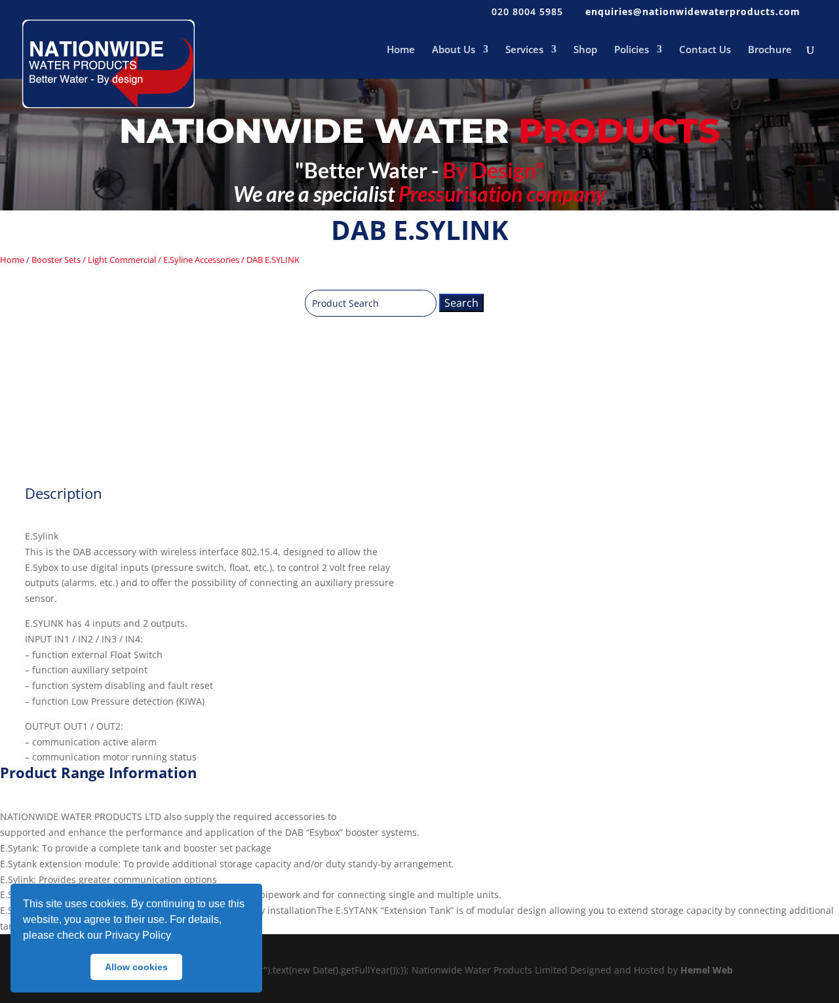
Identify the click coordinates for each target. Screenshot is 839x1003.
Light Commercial (122, 260)
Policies (631, 50)
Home (401, 50)
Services (524, 50)
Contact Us (705, 50)
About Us (453, 50)
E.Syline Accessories (201, 260)
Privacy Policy (138, 935)
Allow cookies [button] (136, 967)
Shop (585, 50)
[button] (176, 937)
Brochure (770, 50)
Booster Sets (56, 260)
